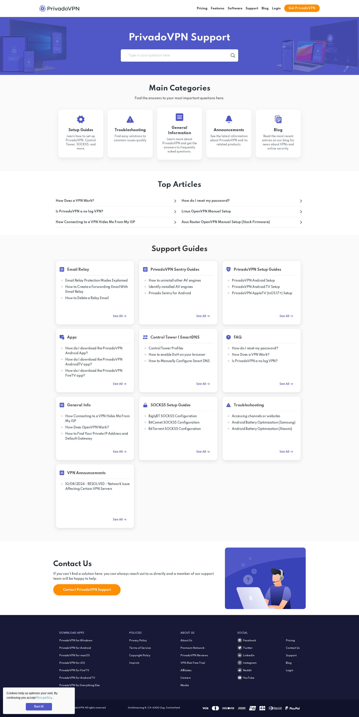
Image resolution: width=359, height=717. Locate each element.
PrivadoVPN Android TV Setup (256, 287)
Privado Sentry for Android (170, 293)
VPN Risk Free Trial (192, 663)
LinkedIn (248, 655)
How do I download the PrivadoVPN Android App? (93, 351)
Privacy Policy (138, 640)
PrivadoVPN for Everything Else (79, 685)
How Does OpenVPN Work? (87, 427)
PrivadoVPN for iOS (72, 663)
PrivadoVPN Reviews (194, 655)
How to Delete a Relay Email (86, 298)
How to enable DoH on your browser (177, 354)
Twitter (248, 648)
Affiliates (185, 670)
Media (184, 685)
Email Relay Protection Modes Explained (96, 280)
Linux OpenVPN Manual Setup (206, 211)
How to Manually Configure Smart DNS (179, 361)
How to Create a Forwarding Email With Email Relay (96, 289)
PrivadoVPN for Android (75, 648)
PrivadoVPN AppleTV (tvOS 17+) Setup (262, 293)
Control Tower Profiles (166, 348)
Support (252, 8)
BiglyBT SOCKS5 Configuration (173, 416)
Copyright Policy (139, 655)
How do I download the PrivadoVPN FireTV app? (93, 373)
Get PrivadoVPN (302, 8)
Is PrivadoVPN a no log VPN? (79, 211)
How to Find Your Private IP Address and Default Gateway (96, 436)
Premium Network (192, 648)
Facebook (249, 640)
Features (217, 8)
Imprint (134, 663)
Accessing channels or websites (256, 416)
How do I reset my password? (206, 201)
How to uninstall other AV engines (175, 280)
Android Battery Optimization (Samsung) (263, 422)
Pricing (202, 8)
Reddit (247, 670)
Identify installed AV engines (171, 287)
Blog (265, 8)
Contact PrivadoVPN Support (87, 589)
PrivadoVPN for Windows (75, 640)
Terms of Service (140, 648)
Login (276, 8)
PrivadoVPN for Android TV (77, 678)
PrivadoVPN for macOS (74, 655)
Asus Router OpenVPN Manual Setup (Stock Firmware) (226, 222)
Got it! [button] (39, 706)
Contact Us (293, 648)
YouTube (248, 678)
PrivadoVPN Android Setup (253, 280)
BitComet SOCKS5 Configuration (174, 422)
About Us (186, 640)
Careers (185, 678)
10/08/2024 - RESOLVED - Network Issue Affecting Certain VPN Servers (97, 486)
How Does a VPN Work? (75, 201)
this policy (44, 697)
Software (235, 8)
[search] (179, 55)
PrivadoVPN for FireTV (74, 670)
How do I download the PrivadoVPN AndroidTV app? (93, 362)
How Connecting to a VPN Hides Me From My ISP (95, 222)
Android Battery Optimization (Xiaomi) (262, 429)
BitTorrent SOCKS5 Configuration (175, 429)
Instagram (250, 663)
